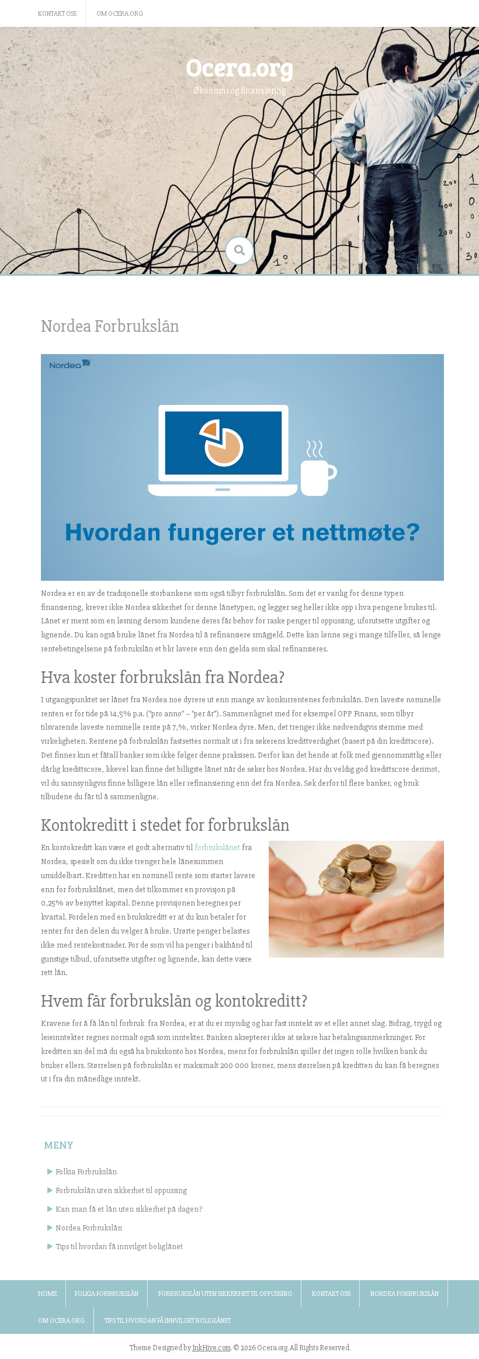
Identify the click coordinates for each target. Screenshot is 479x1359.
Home (47, 1293)
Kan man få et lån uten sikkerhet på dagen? (128, 1209)
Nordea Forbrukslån (88, 1228)
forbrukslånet (217, 847)
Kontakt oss (57, 13)
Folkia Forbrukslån (86, 1172)
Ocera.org (240, 66)
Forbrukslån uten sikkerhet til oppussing (121, 1190)
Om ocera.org (119, 13)
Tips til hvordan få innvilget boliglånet (119, 1246)
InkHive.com (211, 1348)
